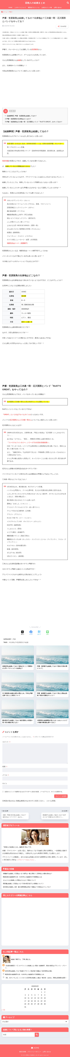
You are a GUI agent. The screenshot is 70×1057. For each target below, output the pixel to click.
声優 (14, 639)
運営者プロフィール (33, 7)
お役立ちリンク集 (47, 7)
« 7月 (3, 1010)
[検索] (37, 1035)
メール (5, 775)
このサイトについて (20, 7)
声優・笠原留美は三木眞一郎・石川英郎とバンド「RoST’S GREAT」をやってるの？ (33, 122)
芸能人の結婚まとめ (35, 2)
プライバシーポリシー (34, 1051)
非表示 (12, 111)
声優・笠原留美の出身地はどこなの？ (18, 119)
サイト (4, 783)
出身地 (12, 642)
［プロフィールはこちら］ (25, 860)
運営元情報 (22, 1051)
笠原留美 (20, 642)
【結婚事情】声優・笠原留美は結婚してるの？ (21, 116)
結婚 (26, 642)
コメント (6, 742)
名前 (4, 766)
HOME (10, 7)
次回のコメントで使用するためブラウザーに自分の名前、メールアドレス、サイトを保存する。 (34, 791)
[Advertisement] (35, 87)
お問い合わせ (58, 7)
